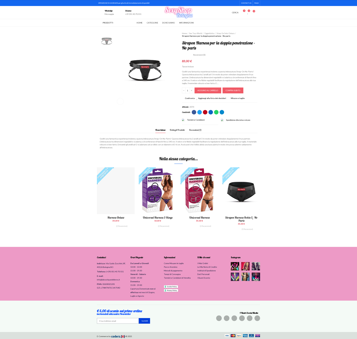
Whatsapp (216, 112)
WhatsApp (109, 10)
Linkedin (210, 112)
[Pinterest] (234, 318)
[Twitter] (219, 3)
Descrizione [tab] (160, 130)
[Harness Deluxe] (116, 190)
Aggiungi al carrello (207, 90)
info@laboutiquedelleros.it (108, 279)
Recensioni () (199, 55)
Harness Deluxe (115, 217)
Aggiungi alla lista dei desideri (212, 98)
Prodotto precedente (248, 34)
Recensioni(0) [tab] (195, 130)
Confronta (190, 98)
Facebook (194, 112)
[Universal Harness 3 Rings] (157, 190)
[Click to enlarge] (120, 101)
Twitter (199, 112)
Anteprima (128, 183)
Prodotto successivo (255, 34)
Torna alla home (251, 34)
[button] (246, 3)
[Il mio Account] (258, 12)
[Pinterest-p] (223, 3)
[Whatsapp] (236, 3)
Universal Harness (199, 217)
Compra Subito (232, 90)
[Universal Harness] (199, 190)
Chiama (128, 10)
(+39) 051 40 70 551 (115, 271)
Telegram (222, 112)
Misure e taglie (238, 98)
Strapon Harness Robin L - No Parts (241, 219)
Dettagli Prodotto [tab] (177, 130)
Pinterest (205, 112)
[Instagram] (227, 3)
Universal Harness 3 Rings (157, 217)
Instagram (235, 257)
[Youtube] (232, 3)
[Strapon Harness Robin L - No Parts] (241, 190)
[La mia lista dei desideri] (248, 12)
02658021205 (108, 284)
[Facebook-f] (214, 3)
